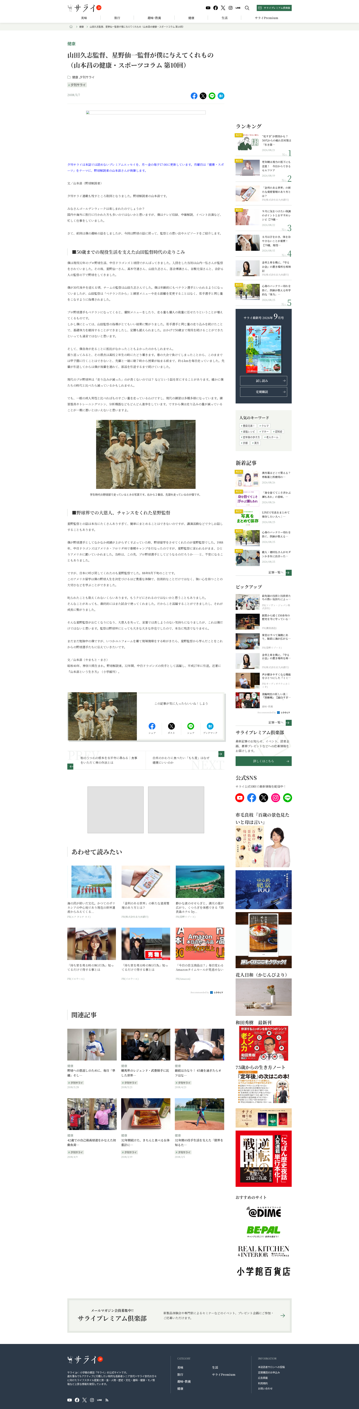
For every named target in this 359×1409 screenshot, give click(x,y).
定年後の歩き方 (251, 437)
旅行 (117, 18)
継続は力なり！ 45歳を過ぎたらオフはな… (198, 1072)
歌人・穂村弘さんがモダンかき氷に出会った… (276, 554)
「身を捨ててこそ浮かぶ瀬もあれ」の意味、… (276, 495)
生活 (225, 18)
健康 (191, 18)
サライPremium (223, 1374)
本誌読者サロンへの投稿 (271, 1367)
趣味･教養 (154, 18)
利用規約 (263, 1383)
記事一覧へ (276, 572)
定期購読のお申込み (269, 1372)
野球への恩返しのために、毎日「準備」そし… (91, 1072)
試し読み (262, 381)
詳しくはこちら (263, 761)
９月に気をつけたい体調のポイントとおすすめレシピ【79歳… (276, 215)
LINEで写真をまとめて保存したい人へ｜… (276, 514)
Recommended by (200, 992)
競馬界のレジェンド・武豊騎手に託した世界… (145, 1072)
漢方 (256, 443)
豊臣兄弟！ (249, 425)
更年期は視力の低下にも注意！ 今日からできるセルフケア (276, 166)
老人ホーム (272, 437)
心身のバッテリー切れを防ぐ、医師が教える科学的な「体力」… (276, 290)
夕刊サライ (87, 77)
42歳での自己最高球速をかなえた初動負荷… (91, 1142)
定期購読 (262, 392)
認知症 (278, 431)
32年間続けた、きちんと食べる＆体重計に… (145, 1142)
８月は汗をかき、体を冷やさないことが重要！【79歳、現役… (276, 241)
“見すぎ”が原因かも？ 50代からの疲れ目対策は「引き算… (276, 140)
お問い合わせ (265, 1388)
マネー (265, 431)
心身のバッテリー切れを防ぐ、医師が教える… (276, 534)
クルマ (265, 425)
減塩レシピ (249, 431)
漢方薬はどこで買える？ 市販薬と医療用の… (277, 475)
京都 (245, 443)
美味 (84, 18)
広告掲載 (263, 1377)
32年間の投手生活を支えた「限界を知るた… (199, 1142)
